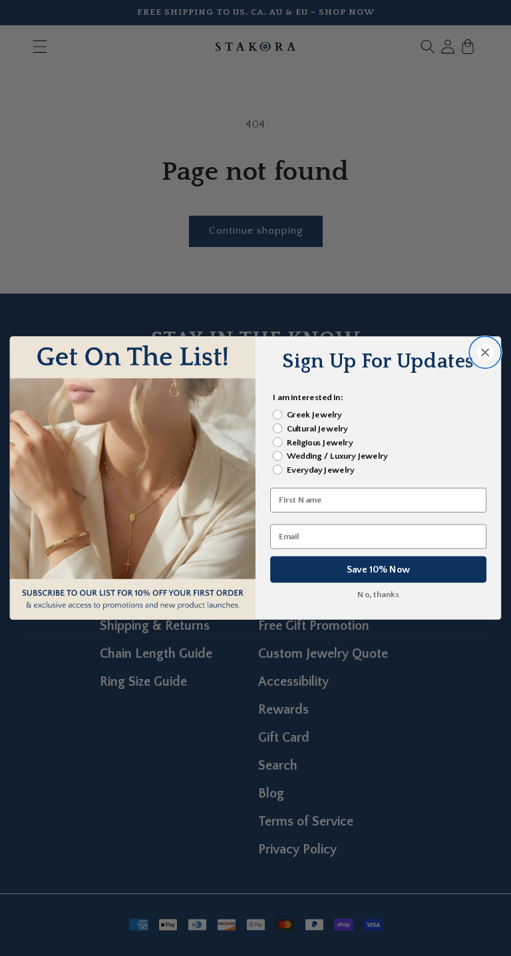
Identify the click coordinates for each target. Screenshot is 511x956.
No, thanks (378, 595)
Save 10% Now (378, 569)
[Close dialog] (485, 352)
